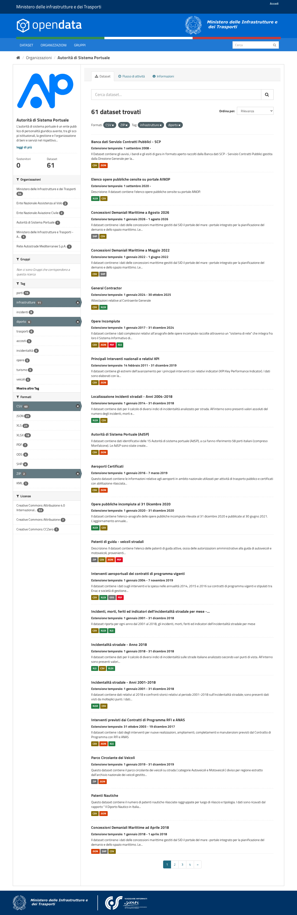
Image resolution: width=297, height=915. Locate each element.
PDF (112, 345)
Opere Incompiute (105, 321)
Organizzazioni (54, 45)
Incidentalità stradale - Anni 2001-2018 (123, 682)
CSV (95, 165)
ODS (112, 597)
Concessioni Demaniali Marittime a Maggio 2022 (130, 250)
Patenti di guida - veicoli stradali (117, 541)
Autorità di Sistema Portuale (84, 57)
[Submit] (275, 45)
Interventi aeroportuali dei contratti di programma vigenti (138, 573)
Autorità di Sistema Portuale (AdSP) (120, 434)
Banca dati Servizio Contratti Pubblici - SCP (126, 141)
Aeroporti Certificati (107, 466)
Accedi (274, 3)
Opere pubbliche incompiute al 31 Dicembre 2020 (131, 504)
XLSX (95, 198)
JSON (103, 165)
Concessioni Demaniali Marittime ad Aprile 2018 (130, 827)
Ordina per (226, 110)
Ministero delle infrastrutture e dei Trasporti (58, 6)
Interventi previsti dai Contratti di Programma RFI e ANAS (138, 720)
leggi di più (24, 147)
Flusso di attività (133, 76)
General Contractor (106, 288)
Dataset (26, 45)
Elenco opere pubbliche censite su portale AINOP (130, 179)
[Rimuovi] (113, 125)
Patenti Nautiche (104, 795)
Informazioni (165, 76)
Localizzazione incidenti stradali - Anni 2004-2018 (131, 396)
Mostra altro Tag (27, 388)
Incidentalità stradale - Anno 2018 (119, 644)
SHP (95, 236)
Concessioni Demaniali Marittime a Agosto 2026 (130, 212)
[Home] (18, 57)
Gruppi (80, 45)
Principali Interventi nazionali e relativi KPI (125, 358)
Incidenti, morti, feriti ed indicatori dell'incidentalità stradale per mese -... (150, 611)
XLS (120, 345)
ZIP (94, 559)
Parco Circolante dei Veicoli (113, 757)
